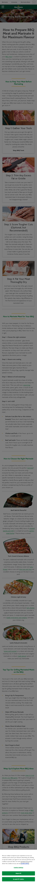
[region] (18, 866)
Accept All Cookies (18, 879)
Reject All (18, 873)
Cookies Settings (18, 867)
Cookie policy (25, 863)
